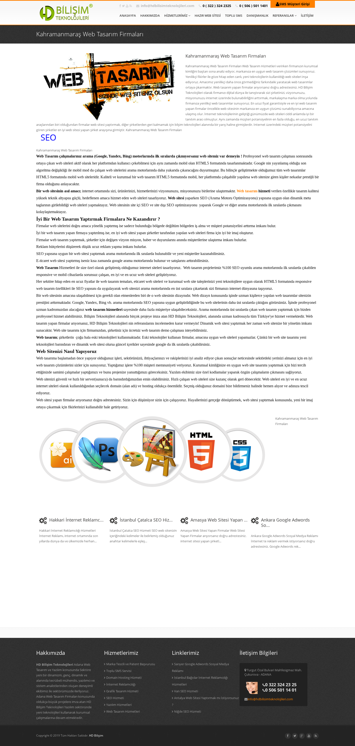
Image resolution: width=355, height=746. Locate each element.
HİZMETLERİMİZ (175, 15)
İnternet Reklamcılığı (120, 684)
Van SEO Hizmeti (186, 691)
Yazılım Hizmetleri (119, 704)
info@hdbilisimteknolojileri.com (167, 5)
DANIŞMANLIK (257, 15)
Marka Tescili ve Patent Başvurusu (130, 664)
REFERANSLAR (283, 15)
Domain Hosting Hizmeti (124, 677)
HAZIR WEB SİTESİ (208, 15)
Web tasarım (247, 191)
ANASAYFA (128, 15)
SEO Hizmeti (115, 698)
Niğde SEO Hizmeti (187, 711)
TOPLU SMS (233, 15)
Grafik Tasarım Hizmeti (122, 691)
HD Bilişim (96, 735)
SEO (48, 137)
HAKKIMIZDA (150, 15)
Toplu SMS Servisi (118, 671)
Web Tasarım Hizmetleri (123, 711)
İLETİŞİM (307, 15)
